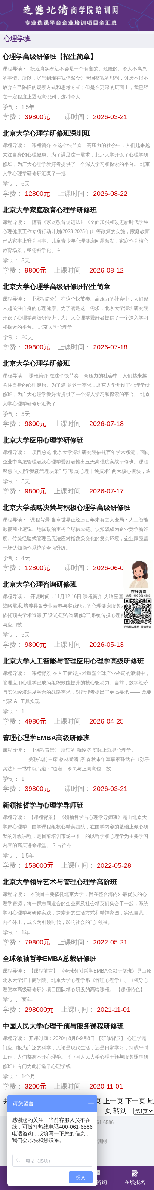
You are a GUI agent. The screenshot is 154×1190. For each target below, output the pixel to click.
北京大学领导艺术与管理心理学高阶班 (60, 882)
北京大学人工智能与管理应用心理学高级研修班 (73, 661)
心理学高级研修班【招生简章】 (50, 56)
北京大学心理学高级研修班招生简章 (56, 286)
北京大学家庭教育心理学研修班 (50, 210)
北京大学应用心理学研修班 (43, 440)
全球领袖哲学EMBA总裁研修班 (49, 958)
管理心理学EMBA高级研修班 (46, 738)
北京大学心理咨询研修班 (40, 584)
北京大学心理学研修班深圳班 (46, 133)
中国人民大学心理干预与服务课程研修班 (63, 1026)
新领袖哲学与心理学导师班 (43, 805)
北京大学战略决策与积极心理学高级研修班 (66, 507)
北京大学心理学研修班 (36, 363)
